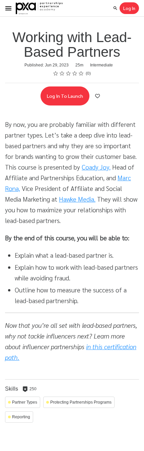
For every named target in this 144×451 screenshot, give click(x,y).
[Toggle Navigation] (8, 8)
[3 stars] (68, 73)
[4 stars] (75, 73)
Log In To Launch (65, 96)
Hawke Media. (77, 199)
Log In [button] (129, 8)
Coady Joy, (96, 167)
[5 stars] (81, 73)
